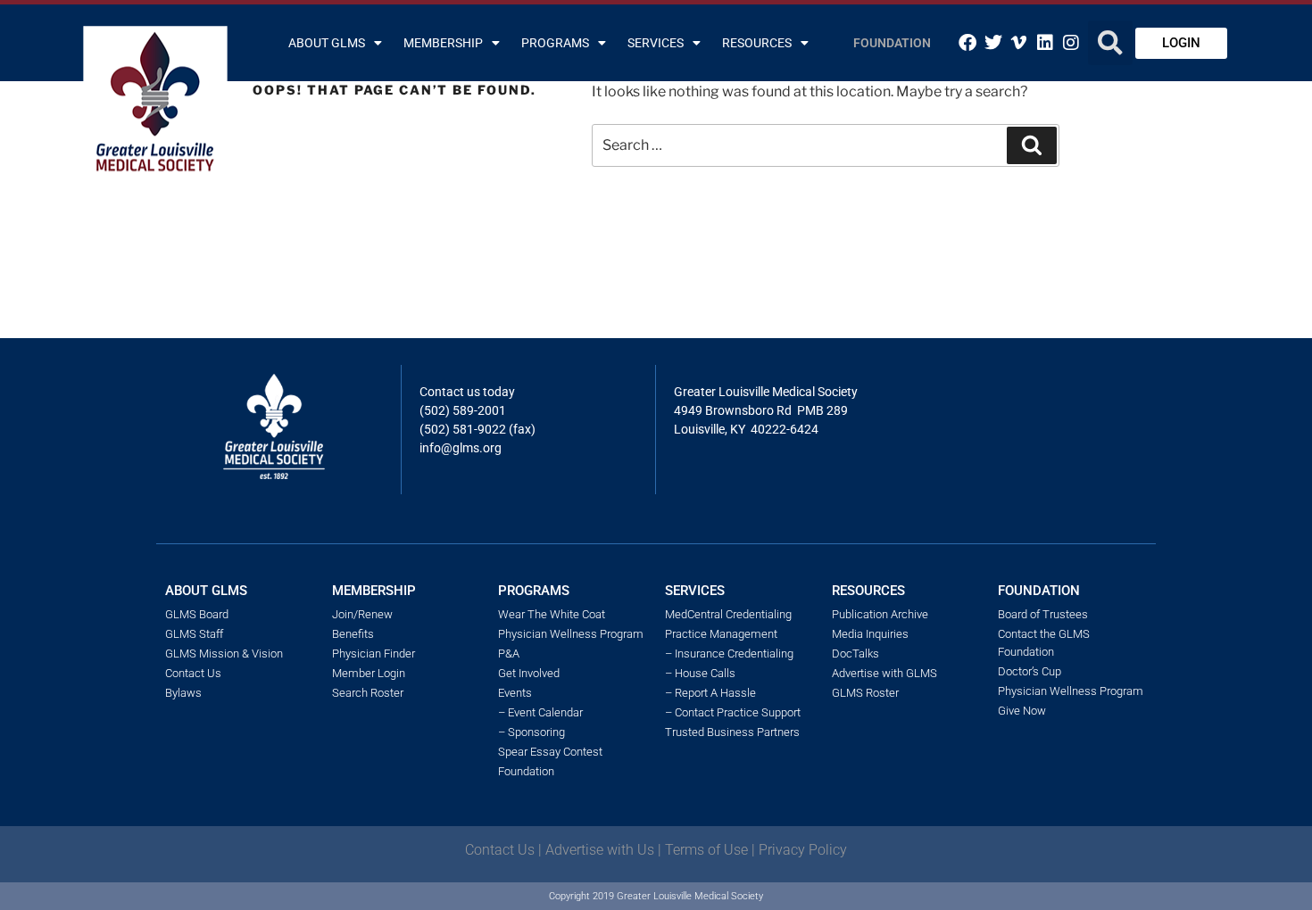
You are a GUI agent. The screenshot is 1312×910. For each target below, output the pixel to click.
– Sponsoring (531, 732)
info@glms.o (454, 448)
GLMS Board (196, 614)
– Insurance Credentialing (729, 653)
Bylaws (183, 692)
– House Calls (700, 673)
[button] (1110, 43)
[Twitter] (993, 43)
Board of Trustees (1043, 614)
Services (655, 43)
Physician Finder (373, 653)
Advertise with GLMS (884, 673)
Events (515, 692)
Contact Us (193, 673)
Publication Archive (880, 614)
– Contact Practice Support (733, 712)
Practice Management (721, 634)
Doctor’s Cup (1029, 671)
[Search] (1032, 145)
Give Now (1022, 710)
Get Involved (529, 673)
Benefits (353, 634)
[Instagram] (1071, 43)
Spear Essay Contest (550, 751)
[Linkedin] (1045, 43)
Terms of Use (706, 849)
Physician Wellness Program (571, 634)
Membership (443, 43)
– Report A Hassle (710, 692)
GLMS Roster (865, 692)
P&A (508, 653)
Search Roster (367, 692)
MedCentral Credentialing (728, 614)
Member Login (368, 673)
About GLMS (326, 43)
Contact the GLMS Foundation (1044, 642)
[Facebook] (967, 43)
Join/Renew (362, 614)
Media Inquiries (870, 634)
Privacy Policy (803, 849)
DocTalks (855, 653)
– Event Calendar (540, 712)
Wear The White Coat (551, 614)
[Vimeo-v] (1019, 43)
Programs (555, 43)
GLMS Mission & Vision (224, 653)
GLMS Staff (194, 634)
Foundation (892, 43)
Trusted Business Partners (732, 732)
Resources (757, 43)
